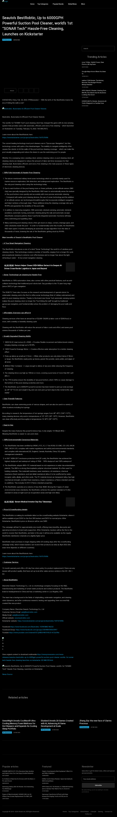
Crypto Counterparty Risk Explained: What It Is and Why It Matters (57, 772)
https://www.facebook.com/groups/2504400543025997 (36, 629)
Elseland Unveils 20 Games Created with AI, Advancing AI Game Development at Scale (57, 723)
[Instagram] (108, 4)
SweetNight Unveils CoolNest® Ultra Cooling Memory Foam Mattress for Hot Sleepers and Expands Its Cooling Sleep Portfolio (19, 724)
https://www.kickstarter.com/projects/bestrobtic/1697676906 (25, 137)
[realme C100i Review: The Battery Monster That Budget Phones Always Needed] (111, 83)
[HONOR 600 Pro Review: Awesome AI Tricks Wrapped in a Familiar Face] (111, 103)
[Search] (112, 48)
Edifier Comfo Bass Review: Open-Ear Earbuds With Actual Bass (57, 780)
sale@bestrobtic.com (29, 612)
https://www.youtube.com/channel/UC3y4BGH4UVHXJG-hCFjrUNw (34, 632)
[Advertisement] (98, 125)
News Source (7, 674)
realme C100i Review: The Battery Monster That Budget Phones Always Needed (93, 82)
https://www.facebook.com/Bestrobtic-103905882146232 (31, 626)
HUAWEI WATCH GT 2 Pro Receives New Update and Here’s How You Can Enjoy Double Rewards (18, 772)
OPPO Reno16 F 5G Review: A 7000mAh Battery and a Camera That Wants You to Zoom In (57, 788)
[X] (113, 4)
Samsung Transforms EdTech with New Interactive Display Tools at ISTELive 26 (55, 795)
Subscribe (98, 785)
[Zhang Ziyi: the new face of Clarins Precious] (97, 710)
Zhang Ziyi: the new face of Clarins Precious (96, 722)
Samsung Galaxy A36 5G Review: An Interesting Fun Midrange (18, 788)
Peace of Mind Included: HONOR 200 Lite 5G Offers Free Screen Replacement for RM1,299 (17, 795)
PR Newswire (7, 40)
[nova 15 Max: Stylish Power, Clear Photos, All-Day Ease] (111, 64)
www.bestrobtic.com (22, 618)
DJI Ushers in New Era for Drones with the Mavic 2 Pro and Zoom (18, 780)
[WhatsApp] (36, 90)
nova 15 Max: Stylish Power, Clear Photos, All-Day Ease (93, 63)
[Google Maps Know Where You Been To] (111, 73)
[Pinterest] (31, 90)
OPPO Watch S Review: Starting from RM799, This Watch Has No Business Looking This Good (94, 92)
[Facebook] (104, 4)
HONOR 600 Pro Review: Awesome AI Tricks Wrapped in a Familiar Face (94, 102)
